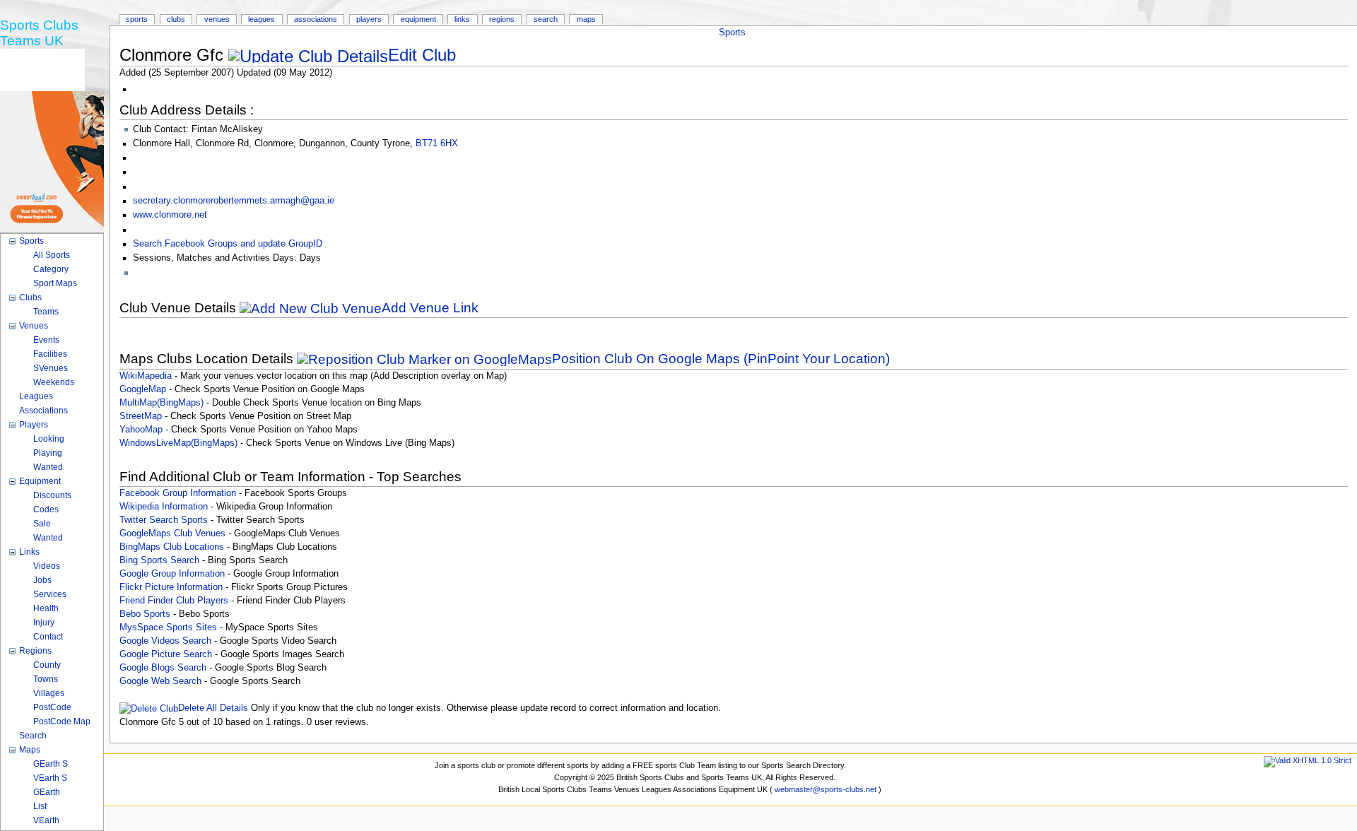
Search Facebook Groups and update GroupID (227, 244)
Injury (43, 622)
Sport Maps (55, 283)
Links (462, 19)
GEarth (46, 792)
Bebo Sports (144, 614)
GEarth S (50, 764)
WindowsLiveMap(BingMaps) (178, 443)
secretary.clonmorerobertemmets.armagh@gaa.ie (233, 201)
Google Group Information (172, 574)
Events (46, 340)
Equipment (418, 19)
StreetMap (140, 416)
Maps (586, 19)
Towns (45, 679)
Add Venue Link (430, 307)
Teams (46, 312)
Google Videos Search (165, 641)
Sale (42, 524)
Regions (502, 19)
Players (369, 19)
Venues (217, 19)
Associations (315, 19)
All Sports (51, 255)
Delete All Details (213, 708)
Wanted (48, 467)
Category (51, 269)
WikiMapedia (145, 376)
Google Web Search (160, 681)
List (40, 806)
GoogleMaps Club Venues (172, 533)
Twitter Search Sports (163, 520)
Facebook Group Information (177, 493)
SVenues (50, 368)
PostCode (52, 707)
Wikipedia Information (163, 507)
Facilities (50, 354)
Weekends (53, 382)
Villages (48, 693)
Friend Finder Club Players (173, 601)
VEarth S (50, 778)
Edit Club (422, 54)
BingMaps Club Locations (171, 547)
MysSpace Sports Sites (168, 627)
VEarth (46, 820)
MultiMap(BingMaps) (161, 403)
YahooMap (141, 430)
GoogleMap (142, 389)
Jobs (42, 580)
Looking (48, 439)
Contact (48, 637)
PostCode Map (61, 721)
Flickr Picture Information (171, 587)
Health (46, 608)
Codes (46, 509)
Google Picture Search (165, 654)
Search (546, 19)
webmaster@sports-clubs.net (825, 789)
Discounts (52, 495)
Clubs (176, 19)
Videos (46, 566)
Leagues (261, 19)
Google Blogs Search (162, 668)
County (47, 665)
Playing (47, 453)
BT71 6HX (437, 143)
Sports (732, 32)
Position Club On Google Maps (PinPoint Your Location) (721, 358)
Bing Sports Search (159, 560)
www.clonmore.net (170, 215)
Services (49, 594)
